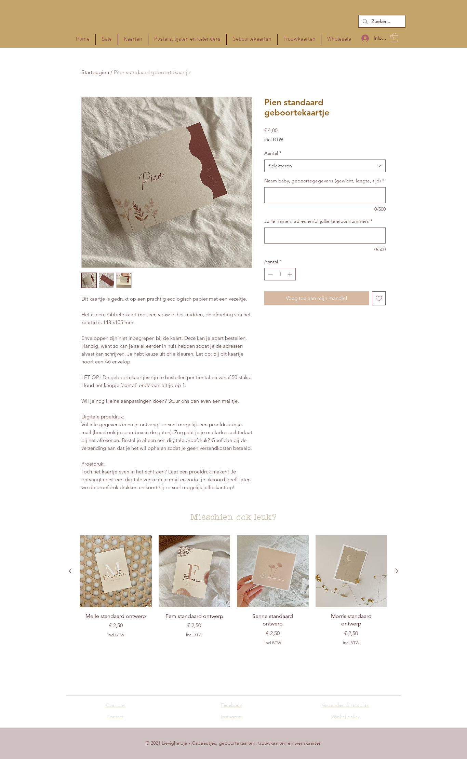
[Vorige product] (70, 571)
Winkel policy (346, 717)
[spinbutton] (280, 274)
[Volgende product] (397, 571)
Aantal (272, 153)
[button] (394, 37)
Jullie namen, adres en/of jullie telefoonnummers (318, 221)
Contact (115, 717)
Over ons (115, 705)
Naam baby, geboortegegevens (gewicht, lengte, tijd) (324, 181)
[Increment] (290, 274)
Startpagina (95, 72)
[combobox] (325, 166)
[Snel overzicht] (116, 571)
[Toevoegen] (379, 298)
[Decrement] (269, 274)
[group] (233, 597)
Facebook (231, 705)
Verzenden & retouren (346, 705)
